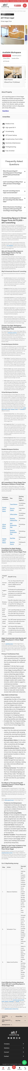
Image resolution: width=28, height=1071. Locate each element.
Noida (16, 409)
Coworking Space (16, 55)
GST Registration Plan (13, 525)
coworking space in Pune (7, 852)
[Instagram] (11, 1038)
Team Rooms (13, 504)
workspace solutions (12, 332)
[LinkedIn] (17, 1038)
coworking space (9, 643)
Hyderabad (22, 409)
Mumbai (17, 1001)
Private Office (6, 55)
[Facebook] (8, 1038)
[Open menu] (14, 1067)
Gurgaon (13, 409)
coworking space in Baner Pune (11, 1008)
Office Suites (13, 514)
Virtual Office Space (4, 526)
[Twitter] (19, 1038)
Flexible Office (15, 58)
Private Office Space (4, 509)
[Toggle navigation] (25, 6)
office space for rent (9, 800)
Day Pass (12, 538)
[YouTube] (14, 1038)
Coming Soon (7, 14)
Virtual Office (6, 58)
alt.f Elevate (6, 61)
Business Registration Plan (13, 532)
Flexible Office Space (4, 540)
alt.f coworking (10, 245)
